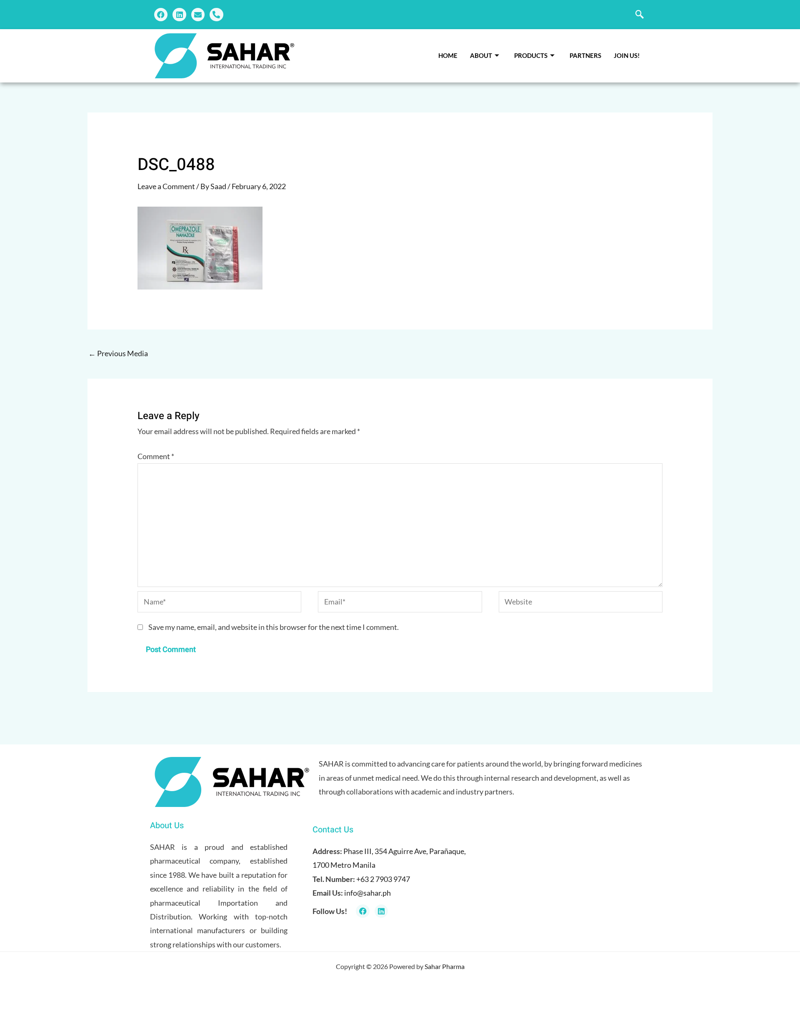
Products (531, 55)
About (481, 55)
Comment (156, 456)
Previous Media (118, 353)
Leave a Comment (166, 186)
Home (448, 55)
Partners (585, 55)
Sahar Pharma (445, 966)
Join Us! (627, 55)
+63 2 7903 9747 (383, 879)
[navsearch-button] (639, 14)
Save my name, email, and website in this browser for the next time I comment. (273, 627)
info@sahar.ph (367, 892)
